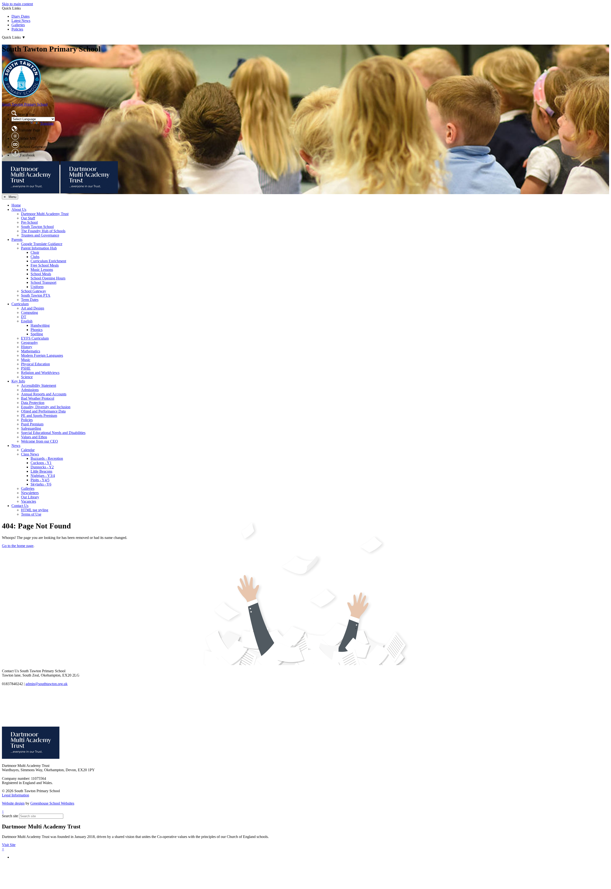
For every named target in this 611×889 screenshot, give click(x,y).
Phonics (36, 330)
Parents (16, 240)
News (15, 446)
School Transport (43, 282)
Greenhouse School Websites (52, 803)
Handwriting (40, 325)
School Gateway (33, 291)
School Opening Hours (48, 278)
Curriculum (20, 304)
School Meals (41, 274)
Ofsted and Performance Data (43, 411)
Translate (47, 123)
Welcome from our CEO (39, 441)
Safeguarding (31, 428)
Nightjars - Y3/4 (43, 476)
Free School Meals (45, 265)
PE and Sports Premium (39, 415)
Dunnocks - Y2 (42, 467)
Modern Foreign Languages (42, 355)
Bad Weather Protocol (37, 398)
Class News (30, 454)
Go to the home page (17, 546)
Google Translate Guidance (41, 244)
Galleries (18, 25)
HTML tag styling (34, 510)
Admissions (30, 390)
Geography (29, 343)
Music (25, 360)
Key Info (18, 381)
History (26, 347)
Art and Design (32, 308)
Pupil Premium (32, 424)
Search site (10, 816)
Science (27, 377)
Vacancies (28, 501)
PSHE (26, 368)
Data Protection (32, 403)
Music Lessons (42, 270)
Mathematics (30, 351)
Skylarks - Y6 (41, 484)
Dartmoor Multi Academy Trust (44, 214)
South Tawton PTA (35, 295)
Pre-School (29, 222)
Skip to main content (17, 4)
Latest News (20, 21)
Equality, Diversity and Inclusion (45, 407)
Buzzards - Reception (47, 458)
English (26, 321)
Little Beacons (41, 471)
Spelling (37, 334)
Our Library (30, 497)
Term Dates (29, 300)
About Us (18, 209)
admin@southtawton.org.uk (47, 684)
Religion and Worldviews (40, 373)
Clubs (35, 257)
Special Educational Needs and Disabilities (53, 433)
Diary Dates (20, 16)
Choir (35, 252)
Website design (13, 803)
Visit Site (9, 845)
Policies (17, 29)
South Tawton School (37, 227)
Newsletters (30, 493)
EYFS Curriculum (35, 338)
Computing (29, 312)
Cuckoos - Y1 (41, 463)
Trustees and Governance (40, 235)
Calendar (28, 450)
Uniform (37, 287)
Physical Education (35, 364)
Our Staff (28, 218)
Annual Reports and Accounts (43, 394)
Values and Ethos (34, 437)
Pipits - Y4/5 (40, 480)
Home (16, 205)
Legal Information (15, 795)
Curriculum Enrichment (48, 261)
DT (23, 317)
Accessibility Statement (38, 385)
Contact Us (19, 506)
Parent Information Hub (39, 248)
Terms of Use (31, 514)
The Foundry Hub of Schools (43, 231)
